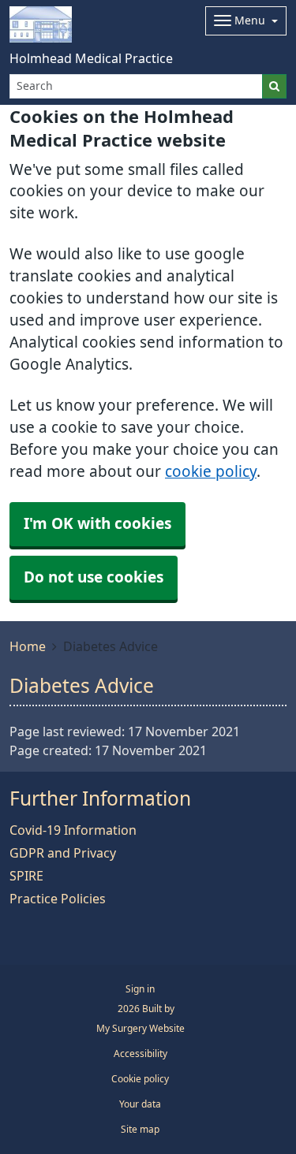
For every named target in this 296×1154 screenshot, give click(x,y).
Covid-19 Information (73, 830)
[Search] (274, 86)
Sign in (140, 989)
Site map (140, 1129)
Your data (140, 1104)
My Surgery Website (140, 1028)
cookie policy (211, 471)
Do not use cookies (93, 577)
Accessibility (140, 1054)
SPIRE (26, 875)
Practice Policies (57, 898)
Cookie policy (140, 1079)
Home (27, 646)
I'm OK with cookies (97, 523)
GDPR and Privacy (62, 853)
